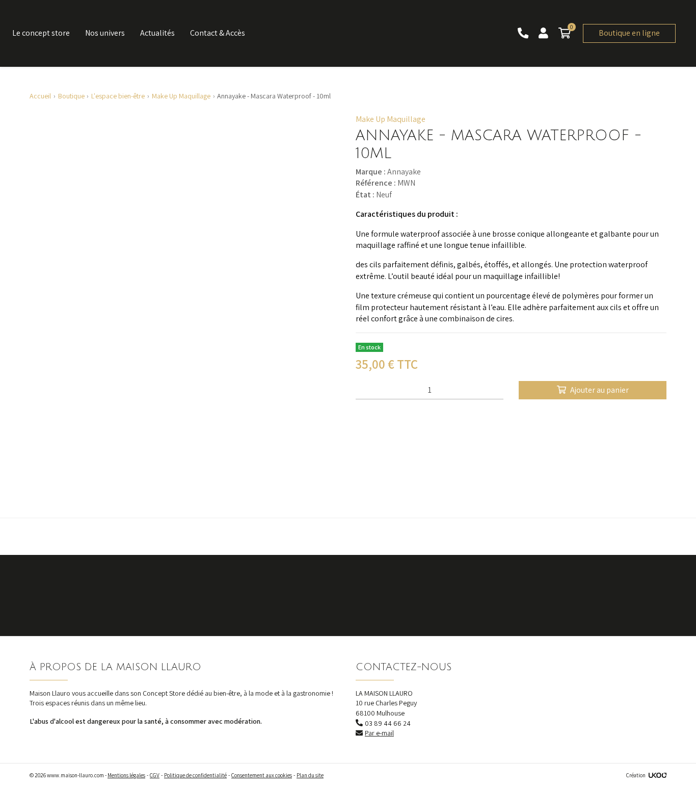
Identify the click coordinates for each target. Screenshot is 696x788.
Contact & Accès (217, 33)
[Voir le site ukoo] (657, 775)
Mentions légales (126, 775)
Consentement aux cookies (261, 775)
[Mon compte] (544, 33)
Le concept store (41, 33)
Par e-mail (379, 733)
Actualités (157, 33)
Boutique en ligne (629, 33)
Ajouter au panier (599, 390)
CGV (154, 775)
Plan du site (310, 775)
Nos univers (105, 33)
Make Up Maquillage (390, 119)
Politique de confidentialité (195, 775)
